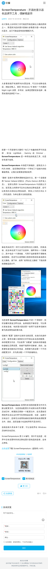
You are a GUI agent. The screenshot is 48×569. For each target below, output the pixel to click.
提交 (24, 548)
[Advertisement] (24, 122)
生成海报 (8, 493)
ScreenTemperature (12, 479)
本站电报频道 (20, 454)
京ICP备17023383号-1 (13, 563)
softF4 (4, 19)
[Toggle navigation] (44, 3)
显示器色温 (30, 479)
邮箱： (7, 532)
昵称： (7, 526)
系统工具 (26, 19)
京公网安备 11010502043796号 (32, 563)
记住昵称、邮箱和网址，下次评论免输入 (19, 542)
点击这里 (5, 448)
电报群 (29, 454)
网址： (7, 537)
